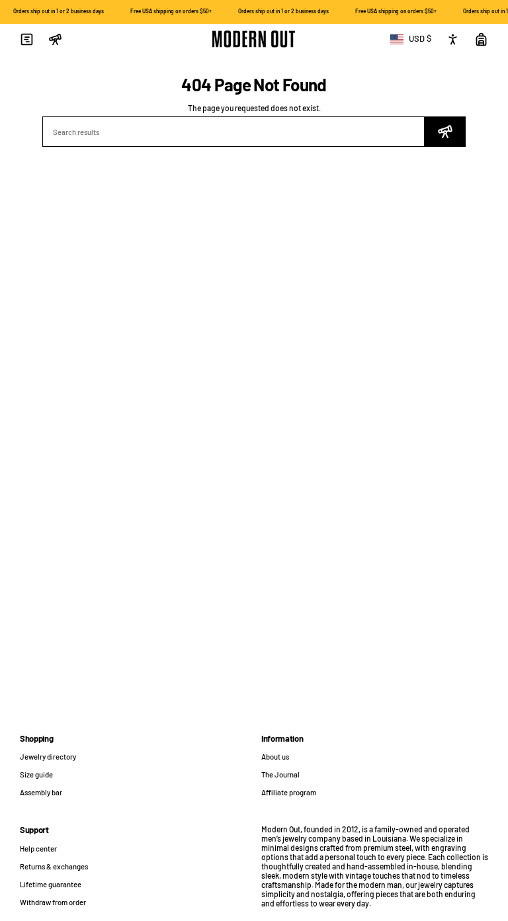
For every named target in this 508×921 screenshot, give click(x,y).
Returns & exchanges (54, 866)
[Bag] (481, 39)
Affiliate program (288, 792)
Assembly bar (41, 792)
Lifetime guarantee (50, 884)
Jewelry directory (48, 756)
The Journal (280, 774)
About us (275, 756)
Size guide (36, 774)
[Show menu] (26, 39)
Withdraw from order (53, 902)
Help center (38, 848)
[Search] (445, 131)
